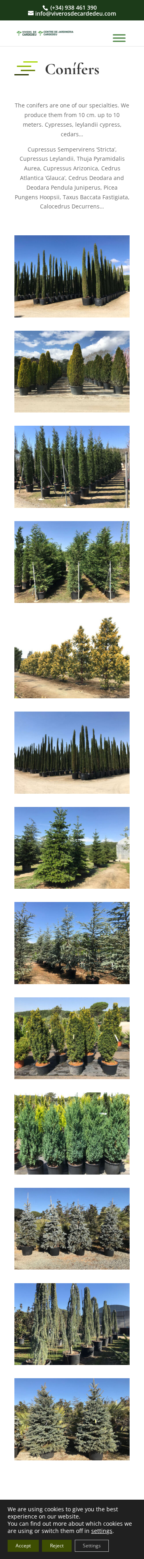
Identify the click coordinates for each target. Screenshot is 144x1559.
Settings (92, 1545)
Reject (57, 1545)
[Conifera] (72, 315)
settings (101, 1531)
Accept (23, 1545)
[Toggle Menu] (119, 38)
